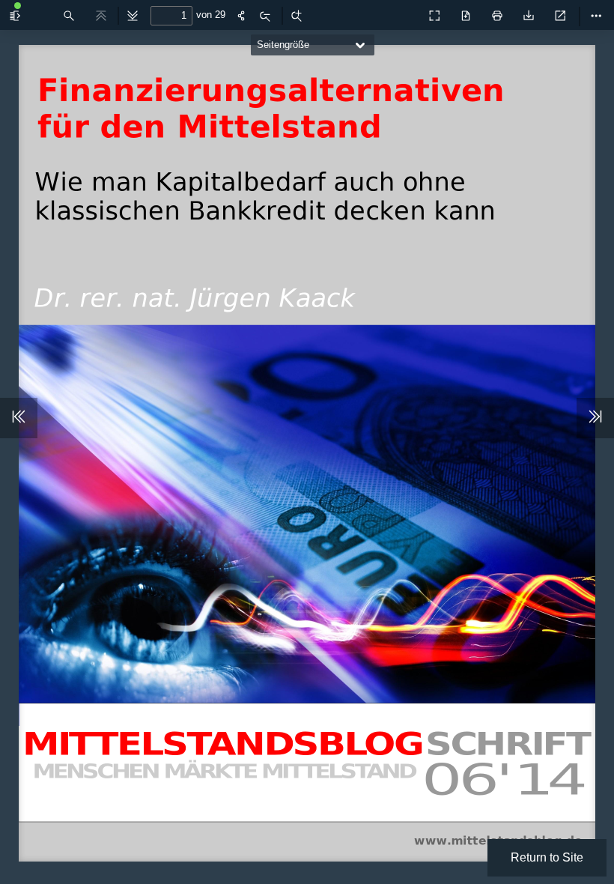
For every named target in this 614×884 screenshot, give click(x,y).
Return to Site (547, 857)
